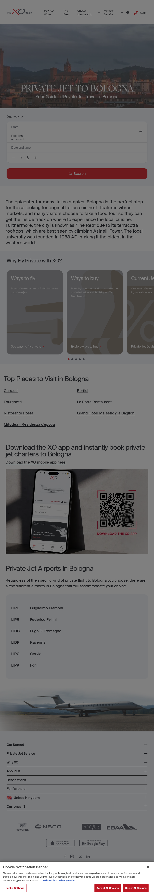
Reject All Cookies (135, 888)
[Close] (148, 867)
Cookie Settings (14, 888)
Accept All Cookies (108, 888)
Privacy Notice (67, 880)
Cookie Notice (48, 880)
